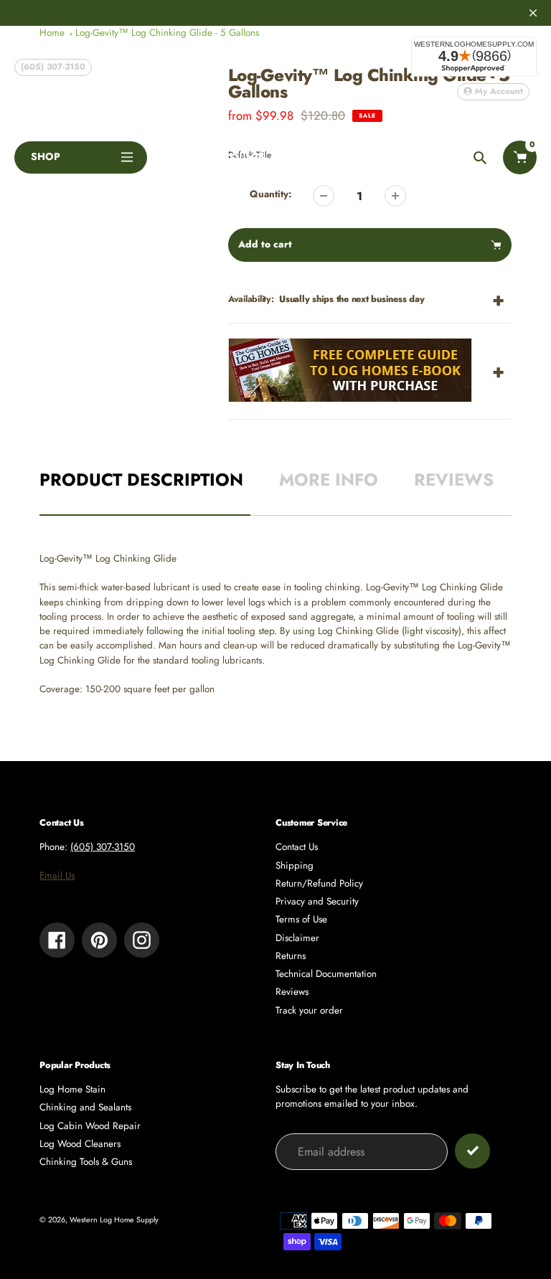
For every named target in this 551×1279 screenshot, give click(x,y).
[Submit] (472, 1151)
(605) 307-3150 (53, 66)
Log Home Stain (72, 1089)
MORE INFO (328, 479)
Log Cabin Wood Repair (90, 1126)
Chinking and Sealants (85, 1107)
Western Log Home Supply (114, 1219)
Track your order (309, 1010)
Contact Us (297, 847)
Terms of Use (301, 919)
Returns (291, 956)
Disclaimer (297, 938)
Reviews (292, 992)
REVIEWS (454, 479)
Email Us (57, 875)
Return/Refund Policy (319, 883)
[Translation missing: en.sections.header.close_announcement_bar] (533, 13)
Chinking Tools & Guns (85, 1162)
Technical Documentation (326, 974)
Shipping (295, 865)
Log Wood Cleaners (80, 1144)
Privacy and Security (317, 901)
